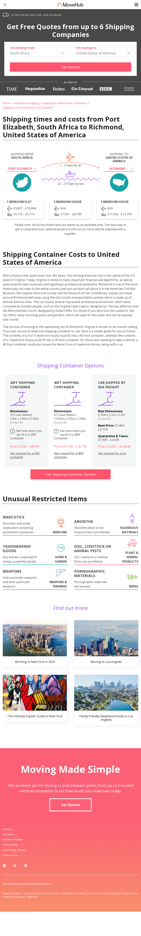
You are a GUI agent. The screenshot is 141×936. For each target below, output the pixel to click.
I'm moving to (86, 48)
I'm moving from (22, 48)
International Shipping (26, 103)
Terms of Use (10, 855)
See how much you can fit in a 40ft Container (70, 434)
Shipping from (22, 155)
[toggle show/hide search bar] (3, 4)
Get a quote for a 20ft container (25, 455)
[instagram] (25, 866)
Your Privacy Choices (14, 850)
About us (8, 829)
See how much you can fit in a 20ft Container (26, 434)
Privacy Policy (10, 844)
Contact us (9, 834)
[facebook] (4, 866)
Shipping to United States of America (64, 103)
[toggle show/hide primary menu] (136, 4)
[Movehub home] (70, 4)
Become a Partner (13, 839)
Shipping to (119, 157)
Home (6, 103)
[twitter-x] (15, 866)
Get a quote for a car (112, 453)
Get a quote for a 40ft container (69, 455)
